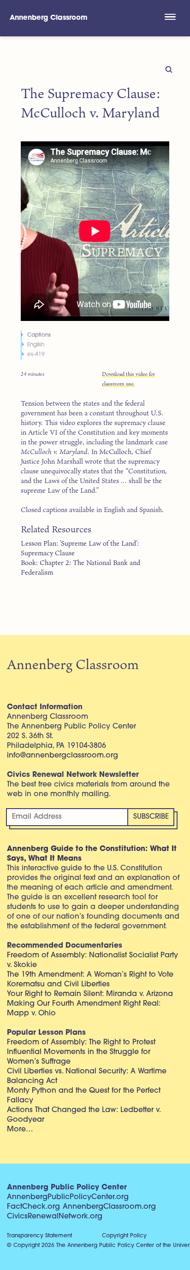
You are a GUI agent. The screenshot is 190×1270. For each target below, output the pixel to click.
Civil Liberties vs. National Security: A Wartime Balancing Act (86, 1076)
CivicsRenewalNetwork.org (54, 1216)
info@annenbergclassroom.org (62, 755)
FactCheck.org (33, 1207)
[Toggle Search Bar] (123, 18)
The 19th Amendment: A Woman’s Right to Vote (90, 975)
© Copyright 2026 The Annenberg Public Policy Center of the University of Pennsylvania (98, 1245)
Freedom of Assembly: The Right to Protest (81, 1042)
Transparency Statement (39, 1236)
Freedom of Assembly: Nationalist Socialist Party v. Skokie (92, 960)
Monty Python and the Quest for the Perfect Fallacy (83, 1095)
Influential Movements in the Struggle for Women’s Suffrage (78, 1057)
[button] (170, 18)
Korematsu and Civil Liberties (58, 984)
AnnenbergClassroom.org (109, 1207)
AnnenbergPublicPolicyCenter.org (68, 1197)
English (35, 345)
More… (20, 1129)
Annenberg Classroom (49, 18)
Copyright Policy (124, 1236)
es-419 (36, 354)
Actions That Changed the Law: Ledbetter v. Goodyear (83, 1115)
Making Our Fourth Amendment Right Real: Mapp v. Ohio (83, 1008)
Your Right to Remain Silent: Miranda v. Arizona (90, 994)
